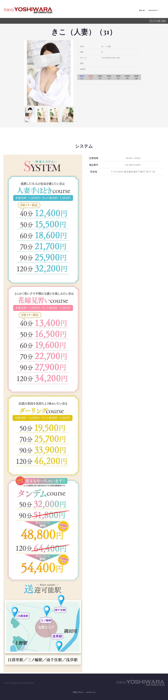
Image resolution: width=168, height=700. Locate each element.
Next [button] (70, 114)
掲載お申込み (78, 692)
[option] (48, 73)
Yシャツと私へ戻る (158, 21)
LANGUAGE (152, 10)
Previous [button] (27, 114)
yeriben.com (90, 692)
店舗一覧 (142, 10)
